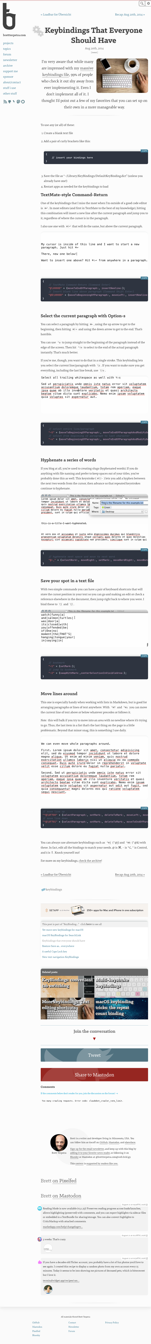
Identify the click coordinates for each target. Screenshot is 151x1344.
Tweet (94, 52)
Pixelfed (36, 1331)
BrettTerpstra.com (14, 35)
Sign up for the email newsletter (87, 1148)
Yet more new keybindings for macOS (62, 929)
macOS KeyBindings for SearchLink (61, 935)
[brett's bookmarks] (14, 102)
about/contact (12, 82)
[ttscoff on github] (9, 102)
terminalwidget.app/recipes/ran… (61, 1280)
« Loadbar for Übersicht (56, 14)
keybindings (54, 889)
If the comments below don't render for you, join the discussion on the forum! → (79, 1093)
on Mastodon (66, 1196)
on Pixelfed (64, 1181)
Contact (72, 1322)
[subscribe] (5, 102)
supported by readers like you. (102, 1163)
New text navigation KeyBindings (60, 957)
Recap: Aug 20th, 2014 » (130, 14)
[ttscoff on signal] (23, 102)
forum (7, 54)
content (79, 1163)
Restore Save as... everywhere (58, 946)
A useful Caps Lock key (54, 951)
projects (8, 43)
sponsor (8, 77)
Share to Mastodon (94, 1075)
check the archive (90, 861)
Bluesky (74, 1157)
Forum (71, 1331)
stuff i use (9, 88)
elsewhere (130, 1142)
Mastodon (114, 1142)
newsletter (10, 60)
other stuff (10, 93)
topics (7, 49)
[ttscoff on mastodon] (18, 102)
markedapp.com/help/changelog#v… (63, 1226)
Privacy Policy (112, 1322)
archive (8, 65)
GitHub (104, 1142)
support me (10, 71)
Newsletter (73, 1327)
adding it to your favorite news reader (90, 1152)
